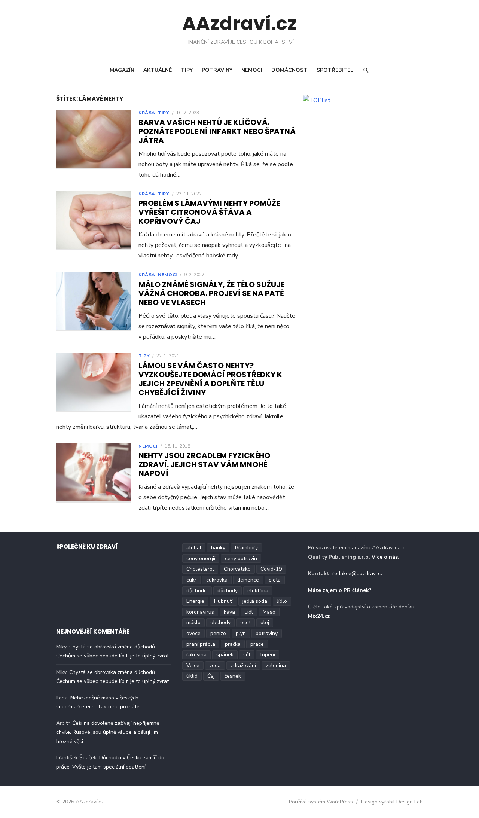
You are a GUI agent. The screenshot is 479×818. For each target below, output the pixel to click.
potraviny (267, 633)
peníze (218, 633)
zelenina (276, 665)
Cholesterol (200, 569)
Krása (146, 113)
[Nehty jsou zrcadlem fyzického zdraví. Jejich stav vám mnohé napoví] (93, 473)
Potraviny (217, 70)
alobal (193, 547)
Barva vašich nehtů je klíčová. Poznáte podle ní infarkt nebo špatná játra (217, 131)
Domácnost (289, 70)
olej (264, 622)
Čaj (211, 676)
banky (218, 547)
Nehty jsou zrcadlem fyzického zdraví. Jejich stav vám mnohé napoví (204, 464)
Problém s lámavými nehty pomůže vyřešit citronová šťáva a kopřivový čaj (209, 212)
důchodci (197, 590)
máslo (193, 622)
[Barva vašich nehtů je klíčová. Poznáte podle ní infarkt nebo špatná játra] (93, 139)
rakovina (196, 654)
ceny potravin (241, 558)
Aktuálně (157, 70)
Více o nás (385, 557)
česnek (233, 676)
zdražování (243, 665)
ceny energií (200, 558)
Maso (269, 612)
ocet (245, 622)
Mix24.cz (319, 616)
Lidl (249, 612)
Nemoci (251, 70)
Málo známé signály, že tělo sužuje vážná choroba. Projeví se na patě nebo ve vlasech (211, 293)
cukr (191, 579)
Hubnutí (223, 601)
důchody (227, 590)
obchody (220, 622)
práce (257, 644)
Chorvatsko (237, 569)
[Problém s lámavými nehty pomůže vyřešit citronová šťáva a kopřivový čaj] (93, 220)
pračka (233, 644)
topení (267, 654)
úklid (192, 676)
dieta (275, 579)
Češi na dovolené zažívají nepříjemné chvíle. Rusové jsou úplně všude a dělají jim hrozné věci (107, 732)
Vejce (192, 665)
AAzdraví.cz (239, 23)
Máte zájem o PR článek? (340, 590)
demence (248, 579)
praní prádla (200, 644)
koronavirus (200, 612)
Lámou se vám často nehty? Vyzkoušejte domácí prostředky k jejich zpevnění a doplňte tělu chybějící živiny (210, 379)
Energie (195, 601)
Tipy (187, 70)
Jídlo (282, 601)
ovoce (193, 633)
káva (229, 612)
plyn (241, 633)
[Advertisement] (367, 162)
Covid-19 (271, 569)
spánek (225, 654)
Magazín (122, 70)
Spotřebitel (335, 70)
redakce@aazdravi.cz (357, 573)
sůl (246, 654)
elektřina (257, 590)
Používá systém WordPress (321, 801)
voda (215, 665)
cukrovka (217, 579)
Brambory (246, 547)
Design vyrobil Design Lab (392, 801)
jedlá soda (254, 601)
